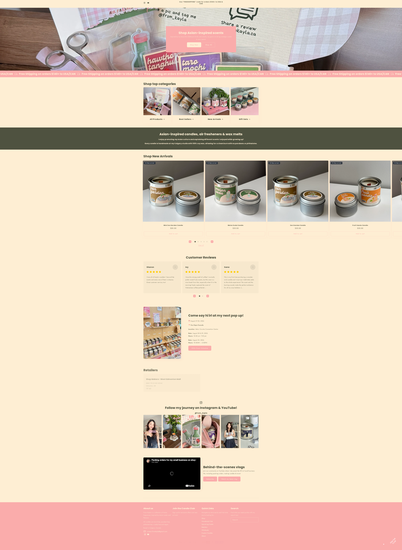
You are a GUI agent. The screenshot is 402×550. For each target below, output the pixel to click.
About (204, 536)
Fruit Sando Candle (360, 225)
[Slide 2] (198, 241)
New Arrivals (214, 119)
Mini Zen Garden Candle (173, 225)
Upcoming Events (207, 524)
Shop (203, 518)
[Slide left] (190, 241)
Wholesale (205, 530)
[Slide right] (212, 241)
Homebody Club (207, 521)
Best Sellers (185, 119)
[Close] (383, 544)
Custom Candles (207, 533)
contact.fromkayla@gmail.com (157, 531)
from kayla (151, 544)
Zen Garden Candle (298, 225)
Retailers (204, 527)
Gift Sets (243, 119)
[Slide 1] (195, 241)
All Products (156, 119)
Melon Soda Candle (235, 225)
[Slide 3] (201, 241)
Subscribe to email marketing (185, 530)
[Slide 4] (204, 241)
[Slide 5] (207, 241)
